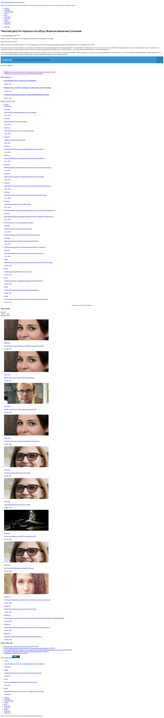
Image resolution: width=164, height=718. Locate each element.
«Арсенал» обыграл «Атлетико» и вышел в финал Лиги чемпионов (24, 664)
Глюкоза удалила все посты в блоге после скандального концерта (24, 253)
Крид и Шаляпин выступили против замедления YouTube (21, 241)
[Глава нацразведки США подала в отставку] (26, 498)
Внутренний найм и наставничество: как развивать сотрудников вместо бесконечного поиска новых (35, 650)
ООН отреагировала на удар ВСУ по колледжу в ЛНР (20, 536)
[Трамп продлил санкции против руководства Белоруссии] (26, 435)
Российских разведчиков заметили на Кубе (17, 473)
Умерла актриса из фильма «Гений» (14, 140)
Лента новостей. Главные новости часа (13, 2)
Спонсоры (7, 17)
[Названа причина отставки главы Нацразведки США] (26, 403)
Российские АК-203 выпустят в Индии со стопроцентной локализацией (25, 299)
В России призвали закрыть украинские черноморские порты (23, 636)
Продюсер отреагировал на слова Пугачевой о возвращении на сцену (25, 195)
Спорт (6, 13)
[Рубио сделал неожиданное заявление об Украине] (26, 371)
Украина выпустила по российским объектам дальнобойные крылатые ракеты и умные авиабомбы (34, 618)
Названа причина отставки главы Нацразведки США (20, 409)
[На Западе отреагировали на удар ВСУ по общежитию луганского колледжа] (26, 593)
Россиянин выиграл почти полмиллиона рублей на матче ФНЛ (23, 673)
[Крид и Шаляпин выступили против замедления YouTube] (22, 235)
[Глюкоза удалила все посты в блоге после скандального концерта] (24, 247)
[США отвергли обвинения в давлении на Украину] (26, 562)
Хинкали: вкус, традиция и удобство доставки (18, 646)
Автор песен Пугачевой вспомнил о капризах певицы (20, 112)
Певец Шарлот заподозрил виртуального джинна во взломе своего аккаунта (27, 186)
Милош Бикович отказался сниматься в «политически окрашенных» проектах (27, 167)
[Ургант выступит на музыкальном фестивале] (18, 222)
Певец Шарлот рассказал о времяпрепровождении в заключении (24, 176)
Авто (5, 15)
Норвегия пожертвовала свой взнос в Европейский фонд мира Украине (26, 94)
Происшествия (8, 12)
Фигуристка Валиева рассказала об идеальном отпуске (20, 682)
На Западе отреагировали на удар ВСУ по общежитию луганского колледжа (27, 600)
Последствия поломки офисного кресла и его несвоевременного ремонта (26, 648)
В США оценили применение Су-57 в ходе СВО (18, 271)
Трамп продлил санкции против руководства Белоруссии (21, 441)
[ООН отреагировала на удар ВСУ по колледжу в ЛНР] (26, 530)
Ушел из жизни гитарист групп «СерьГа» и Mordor (19, 131)
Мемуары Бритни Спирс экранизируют (16, 121)
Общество (7, 24)
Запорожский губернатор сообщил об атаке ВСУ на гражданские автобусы (27, 627)
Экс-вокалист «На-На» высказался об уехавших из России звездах (24, 149)
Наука (6, 20)
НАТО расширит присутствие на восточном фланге (20, 80)
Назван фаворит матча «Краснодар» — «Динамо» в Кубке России (23, 691)
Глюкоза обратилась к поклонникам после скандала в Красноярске (24, 158)
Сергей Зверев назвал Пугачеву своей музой (17, 204)
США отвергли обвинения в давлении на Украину (19, 568)
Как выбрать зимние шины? (12, 653)
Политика (7, 22)
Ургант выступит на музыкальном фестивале (18, 229)
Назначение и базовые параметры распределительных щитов (23, 651)
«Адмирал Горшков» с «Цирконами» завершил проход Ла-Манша (23, 281)
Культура (7, 18)
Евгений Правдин (7, 35)
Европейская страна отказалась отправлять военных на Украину (24, 346)
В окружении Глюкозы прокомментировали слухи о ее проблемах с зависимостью (29, 216)
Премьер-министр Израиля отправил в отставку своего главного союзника (27, 87)
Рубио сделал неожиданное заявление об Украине (19, 377)
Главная (6, 8)
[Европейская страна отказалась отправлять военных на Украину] (26, 340)
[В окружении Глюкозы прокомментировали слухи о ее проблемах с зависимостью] (29, 210)
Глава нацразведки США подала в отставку (17, 504)
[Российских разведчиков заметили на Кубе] (26, 467)
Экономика (7, 10)
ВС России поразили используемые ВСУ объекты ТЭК (20, 609)
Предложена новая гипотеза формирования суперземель (21, 290)
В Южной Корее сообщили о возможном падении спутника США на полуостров (28, 262)
